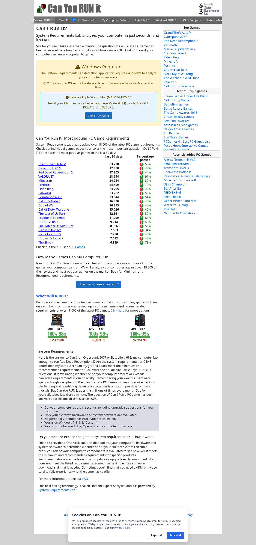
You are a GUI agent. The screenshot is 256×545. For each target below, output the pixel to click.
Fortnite (44, 185)
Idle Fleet (170, 209)
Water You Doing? (176, 205)
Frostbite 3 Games (177, 150)
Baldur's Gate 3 (49, 201)
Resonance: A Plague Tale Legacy (187, 176)
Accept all (176, 535)
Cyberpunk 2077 (49, 168)
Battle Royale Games (178, 108)
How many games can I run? (99, 284)
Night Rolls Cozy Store (179, 213)
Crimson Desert (175, 53)
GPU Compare (192, 20)
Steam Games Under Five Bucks (186, 96)
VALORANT (46, 176)
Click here (117, 310)
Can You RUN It (43, 20)
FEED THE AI (172, 193)
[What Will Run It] (57, 320)
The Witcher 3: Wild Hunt (55, 226)
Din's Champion (175, 184)
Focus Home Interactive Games (186, 146)
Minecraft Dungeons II (180, 180)
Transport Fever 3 (176, 168)
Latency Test (215, 20)
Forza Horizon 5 (49, 234)
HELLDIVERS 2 (48, 222)
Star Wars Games (176, 137)
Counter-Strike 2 (50, 197)
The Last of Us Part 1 (53, 214)
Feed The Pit (172, 197)
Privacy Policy (121, 527)
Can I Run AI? (97, 116)
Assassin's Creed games (181, 125)
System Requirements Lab (56, 490)
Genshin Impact (49, 230)
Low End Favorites (176, 121)
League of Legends (51, 218)
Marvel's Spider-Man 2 (179, 49)
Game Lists (89, 20)
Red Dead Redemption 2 (55, 172)
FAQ (85, 479)
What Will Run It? (52, 295)
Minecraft (45, 181)
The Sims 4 (46, 242)
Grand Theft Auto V (52, 164)
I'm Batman (172, 133)
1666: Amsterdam (176, 164)
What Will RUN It (166, 20)
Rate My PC (142, 20)
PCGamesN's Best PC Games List (187, 141)
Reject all (156, 535)
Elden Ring (45, 189)
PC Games (77, 247)
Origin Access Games (179, 129)
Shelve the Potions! (177, 172)
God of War (46, 205)
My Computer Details (115, 20)
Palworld (44, 193)
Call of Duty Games (177, 100)
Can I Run (67, 20)
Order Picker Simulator (180, 201)
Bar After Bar (173, 188)
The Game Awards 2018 (180, 113)
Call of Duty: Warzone (53, 209)
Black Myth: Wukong (178, 74)
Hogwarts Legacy (50, 238)
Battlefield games (176, 104)
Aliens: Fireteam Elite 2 (179, 160)
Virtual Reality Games (179, 117)
